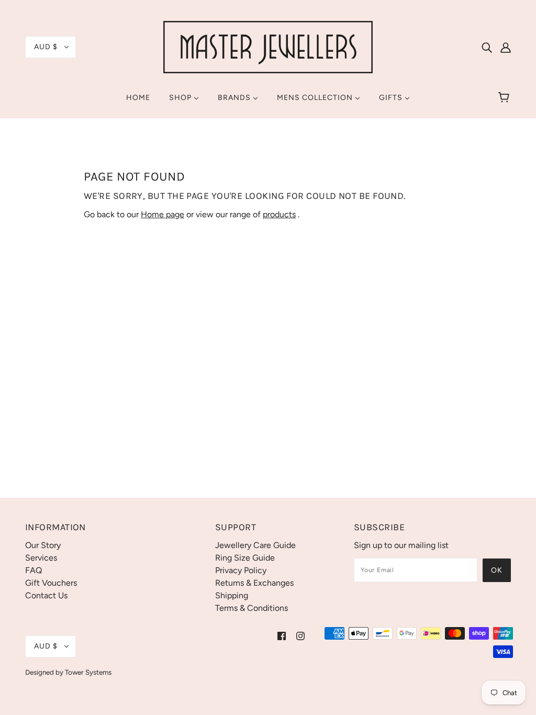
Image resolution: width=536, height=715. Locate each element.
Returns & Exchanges (254, 583)
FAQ (33, 570)
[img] (486, 47)
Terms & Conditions (251, 608)
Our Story (43, 545)
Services (41, 558)
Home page (162, 214)
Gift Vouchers (51, 583)
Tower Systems (88, 672)
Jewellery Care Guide (255, 545)
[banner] (268, 46)
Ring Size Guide (245, 558)
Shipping (231, 595)
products (279, 214)
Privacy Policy (240, 570)
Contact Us (46, 595)
